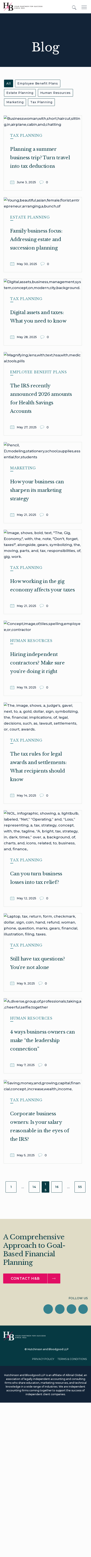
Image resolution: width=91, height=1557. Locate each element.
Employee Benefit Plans (37, 83)
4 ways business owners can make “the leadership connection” (42, 1040)
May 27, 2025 (27, 427)
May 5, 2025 (26, 1155)
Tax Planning (41, 102)
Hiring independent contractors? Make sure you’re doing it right (37, 663)
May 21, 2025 (27, 515)
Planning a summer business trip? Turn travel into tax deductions (40, 157)
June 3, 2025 (27, 182)
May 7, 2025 (26, 1065)
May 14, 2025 (27, 795)
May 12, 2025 (27, 898)
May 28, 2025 (27, 337)
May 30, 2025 (27, 264)
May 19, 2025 (27, 687)
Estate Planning (19, 93)
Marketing (14, 102)
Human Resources (55, 93)
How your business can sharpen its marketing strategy (37, 490)
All (8, 83)
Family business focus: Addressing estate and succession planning (36, 239)
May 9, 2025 (26, 983)
